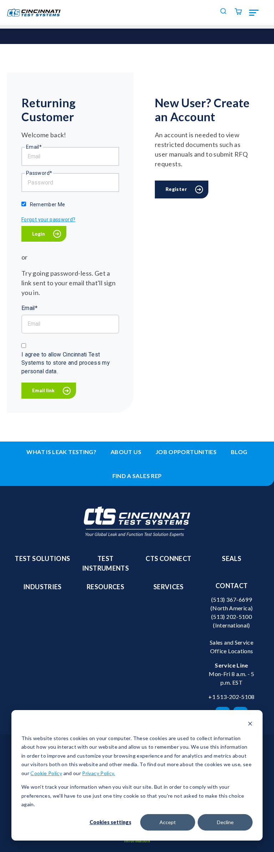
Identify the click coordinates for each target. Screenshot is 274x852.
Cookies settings (110, 822)
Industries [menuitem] (42, 587)
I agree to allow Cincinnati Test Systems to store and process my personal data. (65, 363)
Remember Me (47, 204)
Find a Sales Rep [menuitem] (137, 475)
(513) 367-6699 (231, 599)
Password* (39, 173)
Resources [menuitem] (105, 587)
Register (176, 189)
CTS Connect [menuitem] (168, 558)
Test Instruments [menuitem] (105, 563)
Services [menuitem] (168, 587)
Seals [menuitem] (231, 558)
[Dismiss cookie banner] (250, 724)
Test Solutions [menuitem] (42, 558)
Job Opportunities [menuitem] (186, 451)
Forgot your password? (48, 219)
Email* (34, 146)
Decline (225, 822)
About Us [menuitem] (126, 451)
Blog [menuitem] (239, 451)
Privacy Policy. (98, 773)
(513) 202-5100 (231, 616)
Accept (167, 822)
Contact (231, 586)
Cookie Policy (46, 773)
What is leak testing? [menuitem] (61, 451)
